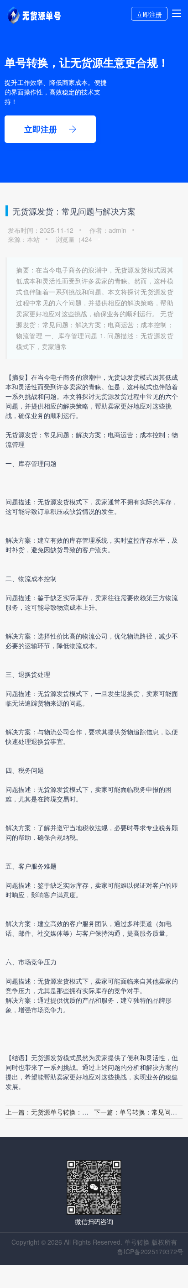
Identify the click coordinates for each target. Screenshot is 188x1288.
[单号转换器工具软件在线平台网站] (34, 21)
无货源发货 (124, 377)
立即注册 (149, 14)
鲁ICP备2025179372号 (150, 1251)
